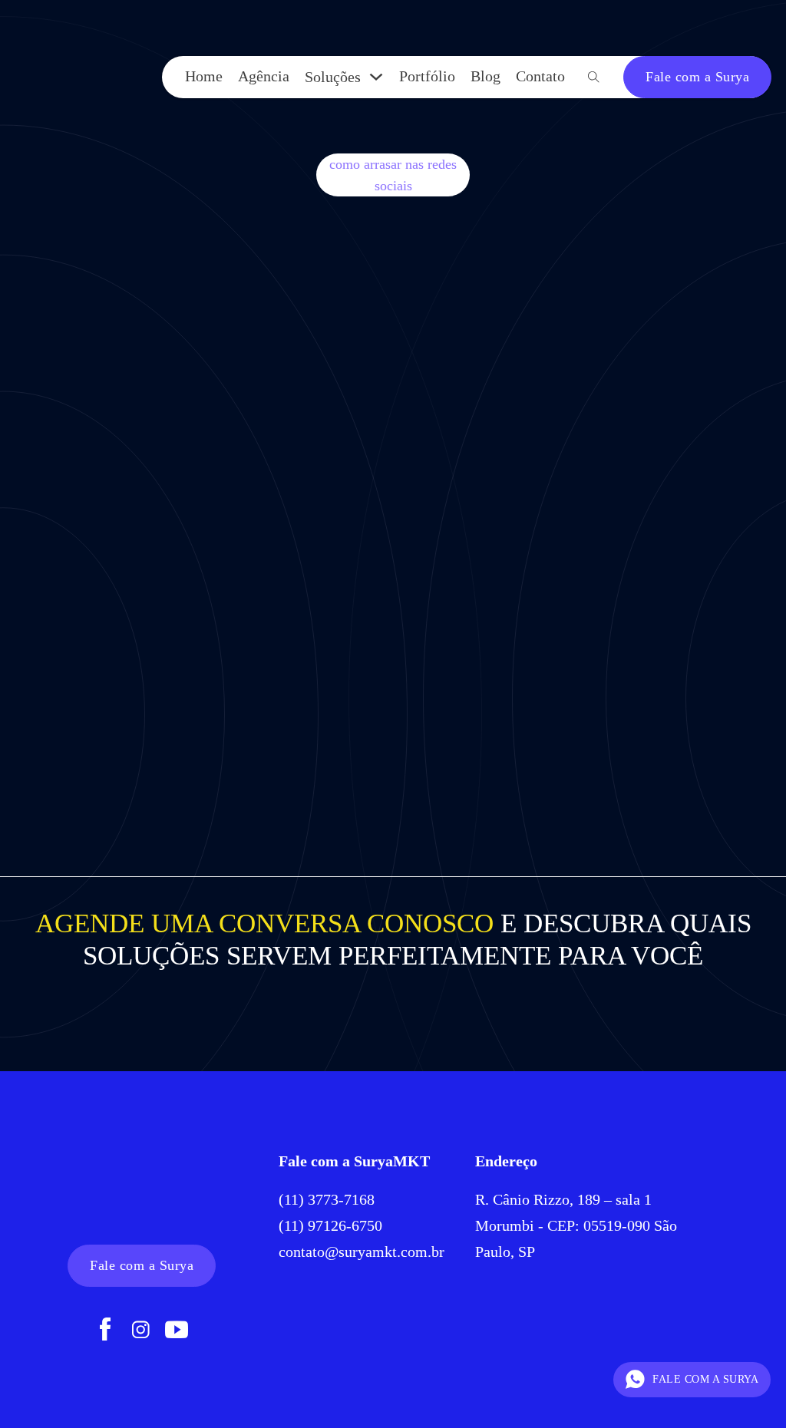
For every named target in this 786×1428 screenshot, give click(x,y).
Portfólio (427, 76)
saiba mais (135, 712)
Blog (485, 76)
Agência (263, 76)
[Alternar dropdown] (376, 76)
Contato (540, 76)
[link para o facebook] (105, 1331)
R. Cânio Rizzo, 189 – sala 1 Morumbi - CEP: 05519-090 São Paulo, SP (576, 1225)
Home (204, 76)
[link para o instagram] (141, 1331)
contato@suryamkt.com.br (361, 1251)
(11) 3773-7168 (328, 1199)
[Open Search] (593, 77)
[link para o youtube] (176, 1331)
